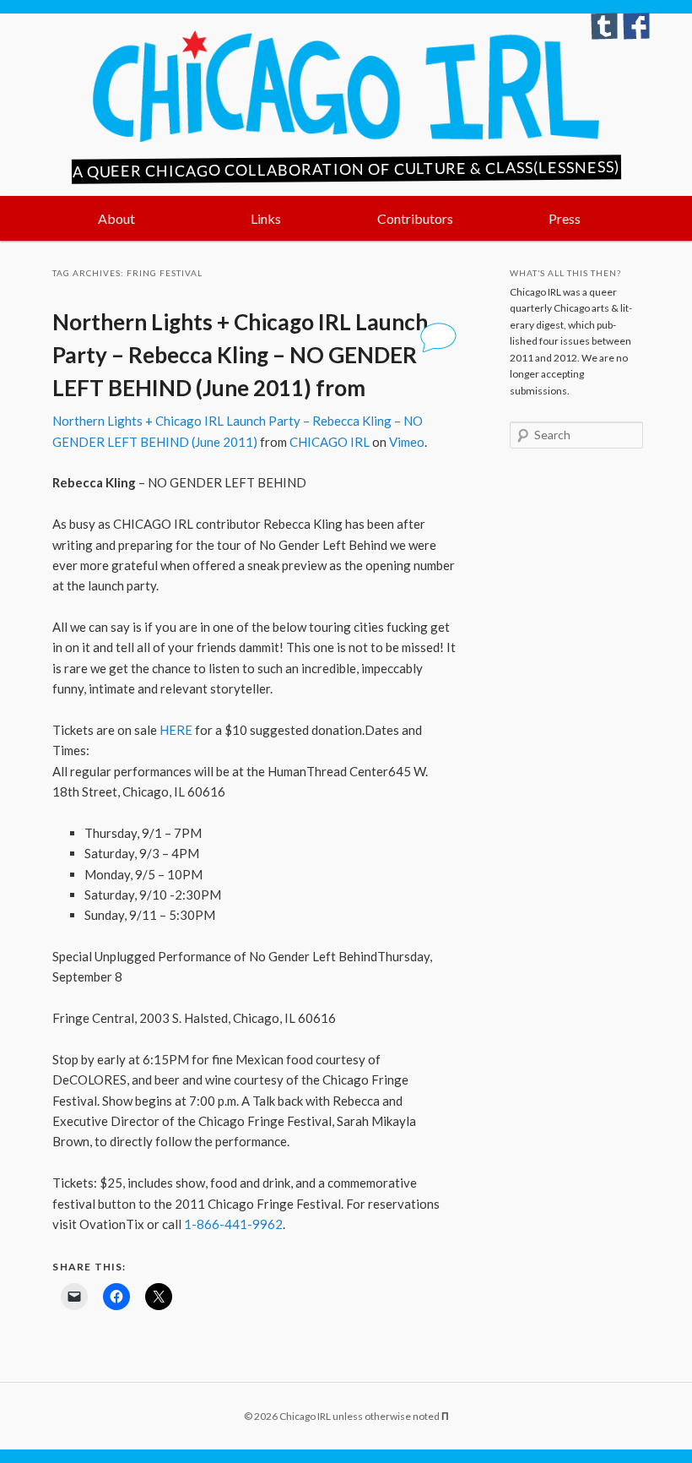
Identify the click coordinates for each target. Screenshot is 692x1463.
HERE (175, 729)
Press (565, 218)
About (116, 218)
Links (266, 218)
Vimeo (406, 441)
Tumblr (604, 26)
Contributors (415, 218)
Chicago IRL (346, 86)
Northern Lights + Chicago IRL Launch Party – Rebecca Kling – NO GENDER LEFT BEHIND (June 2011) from (240, 354)
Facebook (636, 26)
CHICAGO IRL (329, 441)
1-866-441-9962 (233, 1224)
